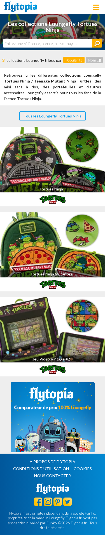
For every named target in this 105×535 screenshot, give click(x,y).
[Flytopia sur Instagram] (48, 501)
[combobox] (47, 43)
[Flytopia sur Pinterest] (57, 501)
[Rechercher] (97, 43)
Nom (92, 60)
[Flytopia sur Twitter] (67, 501)
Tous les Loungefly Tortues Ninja (52, 116)
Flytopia (20, 7)
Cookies (83, 468)
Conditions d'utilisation (41, 468)
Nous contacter (52, 475)
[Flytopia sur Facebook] (38, 501)
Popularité (74, 60)
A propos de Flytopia (52, 461)
